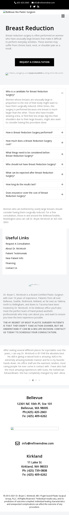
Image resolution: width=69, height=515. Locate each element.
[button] (34, 62)
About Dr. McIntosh (16, 248)
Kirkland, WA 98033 (34, 466)
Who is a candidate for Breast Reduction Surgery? (27, 93)
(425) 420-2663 (37, 412)
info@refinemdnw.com (44, 2)
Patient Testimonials (16, 253)
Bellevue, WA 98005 (34, 408)
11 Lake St (34, 462)
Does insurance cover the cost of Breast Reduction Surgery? (27, 194)
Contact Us (11, 267)
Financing (10, 263)
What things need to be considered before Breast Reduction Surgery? (28, 154)
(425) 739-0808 (37, 470)
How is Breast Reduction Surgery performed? (29, 132)
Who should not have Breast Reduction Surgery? (31, 164)
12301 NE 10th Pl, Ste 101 (34, 404)
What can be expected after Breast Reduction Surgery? (29, 174)
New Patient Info (14, 258)
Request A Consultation (18, 243)
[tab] (34, 93)
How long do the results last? (21, 184)
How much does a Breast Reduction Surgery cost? (29, 142)
